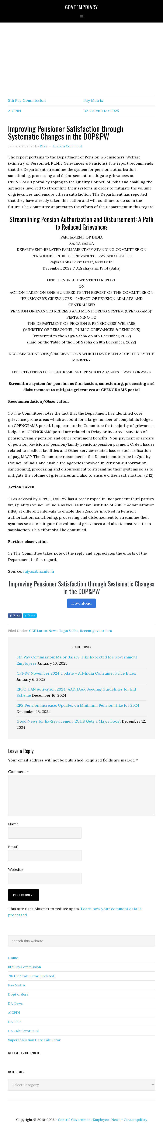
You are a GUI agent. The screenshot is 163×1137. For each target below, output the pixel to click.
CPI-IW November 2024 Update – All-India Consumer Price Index (76, 673)
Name (13, 824)
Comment (18, 771)
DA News (15, 1003)
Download (81, 603)
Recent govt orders (96, 631)
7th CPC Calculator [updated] (31, 976)
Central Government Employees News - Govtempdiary (102, 1119)
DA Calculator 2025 (101, 110)
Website (15, 869)
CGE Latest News (43, 631)
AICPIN (14, 110)
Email (13, 846)
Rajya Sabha (68, 631)
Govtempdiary (81, 7)
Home (13, 958)
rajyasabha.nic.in (38, 571)
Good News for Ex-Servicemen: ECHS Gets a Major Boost (69, 721)
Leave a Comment (67, 146)
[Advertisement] (81, 59)
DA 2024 (15, 1022)
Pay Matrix (93, 100)
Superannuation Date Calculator (34, 1040)
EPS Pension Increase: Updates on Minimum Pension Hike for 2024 (78, 705)
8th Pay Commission (27, 100)
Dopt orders (18, 994)
